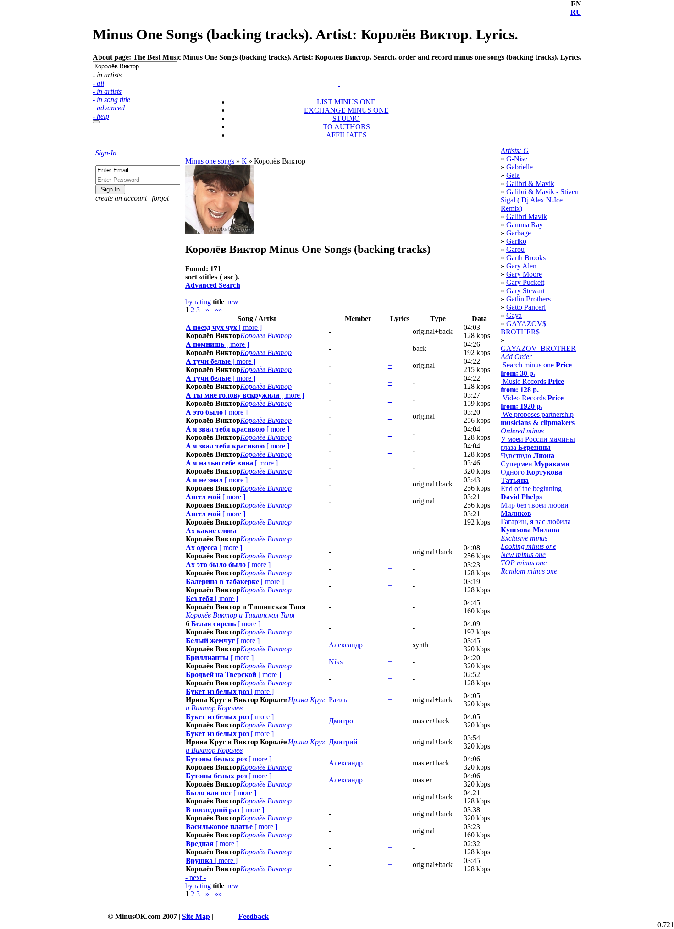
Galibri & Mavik (530, 183)
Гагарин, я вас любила (536, 526)
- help (101, 116)
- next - (195, 877)
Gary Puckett (525, 282)
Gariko (516, 241)
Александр (346, 645)
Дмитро (341, 721)
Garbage (518, 233)
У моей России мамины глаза (538, 443)
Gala (513, 175)
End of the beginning (531, 493)
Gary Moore (524, 274)
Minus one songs (209, 161)
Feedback (253, 916)
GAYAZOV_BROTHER (538, 348)
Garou (515, 249)
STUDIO (346, 118)
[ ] (224, 327)
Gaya (514, 315)
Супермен (535, 464)
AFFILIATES (346, 135)
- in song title (111, 100)
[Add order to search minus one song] (335, 75)
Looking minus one (528, 546)
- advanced (109, 108)
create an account (121, 198)
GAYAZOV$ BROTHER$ (523, 328)
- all (98, 83)
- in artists (107, 91)
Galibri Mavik (526, 216)
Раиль (338, 700)
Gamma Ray (524, 225)
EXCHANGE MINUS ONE (346, 110)
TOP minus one (524, 563)
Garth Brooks (526, 258)
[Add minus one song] (340, 75)
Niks (336, 662)
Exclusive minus (524, 538)
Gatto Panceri (526, 307)
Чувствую (527, 455)
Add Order (516, 357)
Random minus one (529, 571)
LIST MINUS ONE (346, 102)
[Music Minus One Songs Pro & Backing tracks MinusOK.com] (339, 83)
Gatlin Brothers (528, 299)
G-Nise (516, 159)
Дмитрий (343, 742)
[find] (96, 121)
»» (216, 310)
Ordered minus (522, 431)
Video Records (532, 402)
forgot (160, 198)
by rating (199, 302)
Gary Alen (521, 266)
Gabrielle (519, 167)
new (232, 302)
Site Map (196, 916)
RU (575, 12)
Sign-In (105, 153)
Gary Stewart (525, 291)
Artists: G (515, 150)
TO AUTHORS (346, 127)
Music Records (532, 385)
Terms (224, 916)
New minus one (523, 554)
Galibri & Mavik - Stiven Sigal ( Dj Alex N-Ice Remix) (540, 200)
